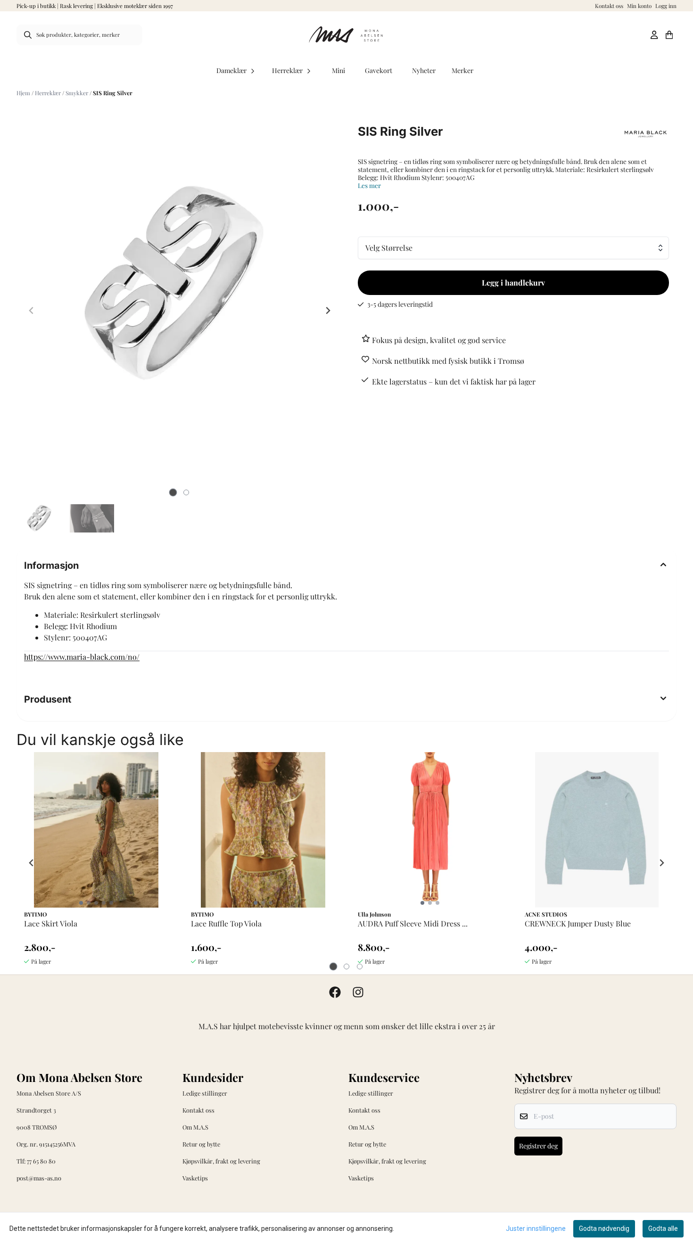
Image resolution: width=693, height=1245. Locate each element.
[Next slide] (327, 310)
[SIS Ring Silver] (179, 283)
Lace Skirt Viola (50, 923)
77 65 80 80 (41, 1161)
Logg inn (665, 5)
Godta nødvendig (604, 1228)
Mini (338, 70)
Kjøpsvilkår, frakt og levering (221, 1161)
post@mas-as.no (38, 1178)
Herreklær (48, 93)
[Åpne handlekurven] (669, 35)
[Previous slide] (31, 310)
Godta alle (663, 1228)
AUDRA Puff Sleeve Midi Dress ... (413, 923)
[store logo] (346, 35)
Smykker (78, 93)
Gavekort (378, 70)
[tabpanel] (96, 863)
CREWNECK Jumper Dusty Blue (578, 923)
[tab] (173, 493)
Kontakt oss (609, 5)
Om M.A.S (195, 1127)
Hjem (24, 93)
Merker (462, 70)
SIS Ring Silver (112, 93)
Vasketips (195, 1178)
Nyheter (424, 70)
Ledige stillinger (204, 1093)
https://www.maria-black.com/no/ (82, 657)
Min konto (639, 5)
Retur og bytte (201, 1144)
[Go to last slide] (31, 862)
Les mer (369, 185)
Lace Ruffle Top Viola (226, 923)
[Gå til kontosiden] (654, 35)
